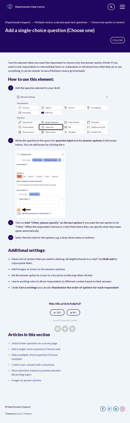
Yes (59, 312)
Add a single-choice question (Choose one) (36, 349)
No (74, 312)
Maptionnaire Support (18, 22)
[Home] (9, 7)
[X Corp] (65, 328)
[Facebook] (57, 328)
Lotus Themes (24, 413)
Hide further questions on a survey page (34, 343)
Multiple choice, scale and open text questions (60, 22)
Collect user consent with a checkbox (33, 364)
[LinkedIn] (72, 328)
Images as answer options (26, 380)
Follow (118, 40)
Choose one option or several (107, 22)
